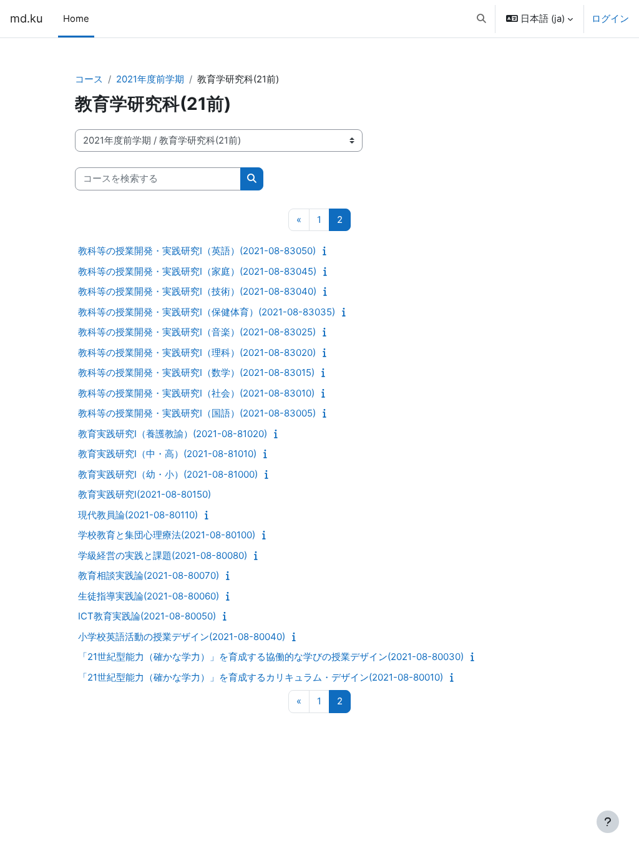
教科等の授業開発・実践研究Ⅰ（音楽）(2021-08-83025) (197, 332)
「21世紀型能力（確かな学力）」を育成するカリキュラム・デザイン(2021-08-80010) (260, 677)
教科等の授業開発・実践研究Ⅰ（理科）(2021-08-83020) (197, 352)
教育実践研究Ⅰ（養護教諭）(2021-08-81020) (172, 434)
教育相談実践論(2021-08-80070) (148, 575)
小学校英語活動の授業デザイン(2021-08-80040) (181, 637)
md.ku (26, 18)
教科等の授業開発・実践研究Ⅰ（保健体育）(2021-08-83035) (206, 312)
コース (89, 79)
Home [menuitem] (76, 18)
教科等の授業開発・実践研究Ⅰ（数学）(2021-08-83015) (196, 372)
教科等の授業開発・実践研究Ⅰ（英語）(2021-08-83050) (197, 251)
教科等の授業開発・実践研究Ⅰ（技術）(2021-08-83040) (197, 291)
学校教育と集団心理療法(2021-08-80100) (166, 535)
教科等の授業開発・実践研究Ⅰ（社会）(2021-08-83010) (196, 393)
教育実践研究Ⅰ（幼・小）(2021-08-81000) (168, 474)
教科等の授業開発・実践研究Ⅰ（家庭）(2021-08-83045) (197, 271)
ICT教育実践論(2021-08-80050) (147, 616)
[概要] (327, 251)
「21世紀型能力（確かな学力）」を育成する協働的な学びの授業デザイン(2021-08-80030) (271, 657)
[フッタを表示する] (608, 822)
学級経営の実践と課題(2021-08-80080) (162, 555)
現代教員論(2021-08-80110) (138, 515)
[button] (481, 18)
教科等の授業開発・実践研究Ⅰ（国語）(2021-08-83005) (197, 413)
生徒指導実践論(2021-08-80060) (148, 596)
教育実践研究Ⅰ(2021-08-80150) (144, 494)
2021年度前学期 (150, 79)
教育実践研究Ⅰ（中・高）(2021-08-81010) (167, 454)
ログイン (610, 18)
